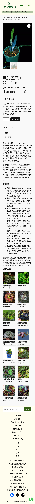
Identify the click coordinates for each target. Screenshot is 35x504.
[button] (29, 26)
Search (27, 409)
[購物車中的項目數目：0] (29, 6)
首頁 (4, 17)
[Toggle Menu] (21, 6)
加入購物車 (15, 119)
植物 (8, 17)
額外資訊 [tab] (8, 137)
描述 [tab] (6, 133)
